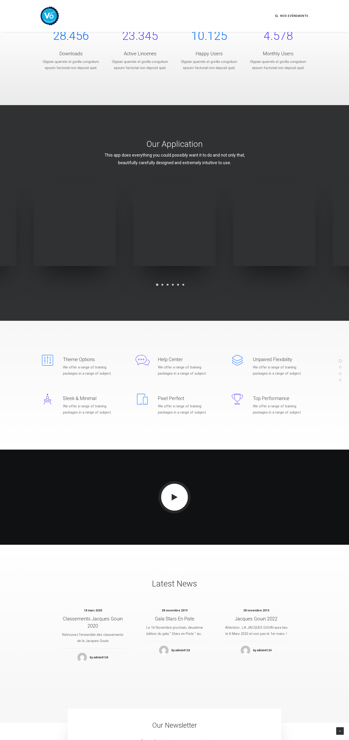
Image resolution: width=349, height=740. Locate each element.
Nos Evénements (294, 16)
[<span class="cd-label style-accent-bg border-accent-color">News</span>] (340, 380)
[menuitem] (291, 16)
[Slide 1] (157, 285)
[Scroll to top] (340, 731)
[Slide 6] (183, 285)
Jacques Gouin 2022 (256, 619)
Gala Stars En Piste (174, 619)
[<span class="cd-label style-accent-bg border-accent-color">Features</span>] (340, 367)
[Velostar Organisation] (50, 15)
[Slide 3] (167, 285)
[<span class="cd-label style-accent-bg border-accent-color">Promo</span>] (340, 373)
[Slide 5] (178, 285)
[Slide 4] (172, 285)
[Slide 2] (162, 285)
